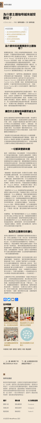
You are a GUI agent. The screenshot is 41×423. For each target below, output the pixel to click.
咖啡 (10, 349)
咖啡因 (15, 349)
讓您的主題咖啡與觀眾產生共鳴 (16, 34)
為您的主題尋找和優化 (13, 39)
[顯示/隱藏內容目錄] (24, 29)
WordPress (13, 418)
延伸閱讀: (12, 41)
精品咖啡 (28, 349)
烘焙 (23, 349)
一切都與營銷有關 (12, 36)
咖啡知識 (31, 22)
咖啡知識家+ (21, 22)
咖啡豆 (20, 349)
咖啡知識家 (8, 5)
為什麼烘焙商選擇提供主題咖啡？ (17, 32)
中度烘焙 (6, 349)
